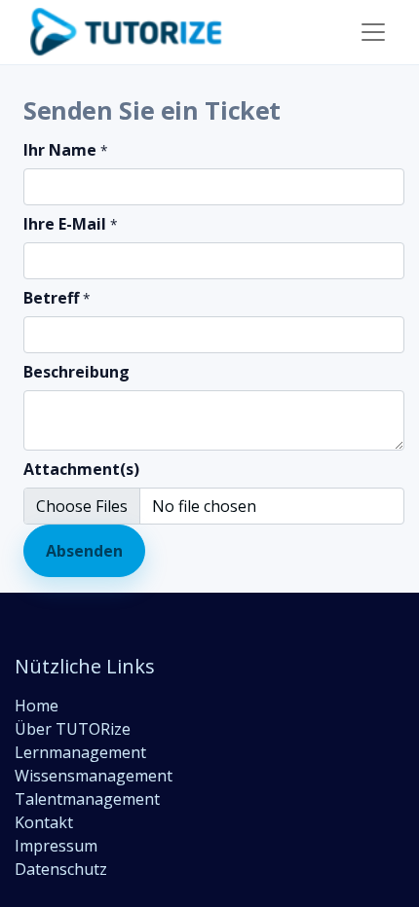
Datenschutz (61, 869)
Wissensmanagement (93, 775)
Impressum (56, 845)
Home (36, 705)
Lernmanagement (80, 752)
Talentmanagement (87, 799)
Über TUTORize (73, 729)
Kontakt (44, 822)
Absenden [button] (84, 551)
